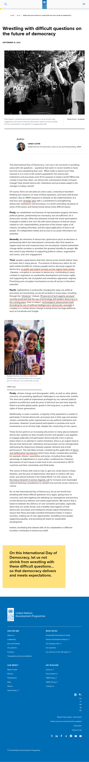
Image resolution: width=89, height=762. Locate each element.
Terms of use (77, 730)
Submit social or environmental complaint (66, 721)
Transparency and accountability (19, 656)
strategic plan (29, 200)
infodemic (26, 296)
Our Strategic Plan (53, 643)
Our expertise (51, 648)
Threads (66, 736)
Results (10, 674)
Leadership (11, 639)
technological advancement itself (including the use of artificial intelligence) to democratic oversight (42, 303)
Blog (18, 15)
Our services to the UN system (57, 652)
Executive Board (13, 643)
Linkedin (57, 736)
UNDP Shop (50, 678)
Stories (10, 686)
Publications (12, 678)
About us (10, 635)
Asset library (12, 690)
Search (5, 4)
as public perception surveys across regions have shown (48, 269)
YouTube (76, 736)
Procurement (51, 674)
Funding (10, 652)
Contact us (50, 686)
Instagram (71, 736)
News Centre (12, 669)
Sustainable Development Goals (58, 635)
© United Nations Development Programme (23, 750)
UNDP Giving (51, 682)
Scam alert (78, 725)
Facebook (61, 736)
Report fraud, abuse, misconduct (69, 717)
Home (12, 15)
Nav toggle (84, 4)
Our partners (12, 648)
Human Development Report (57, 639)
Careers (49, 669)
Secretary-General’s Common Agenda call (29, 479)
